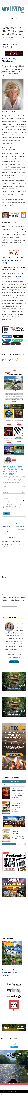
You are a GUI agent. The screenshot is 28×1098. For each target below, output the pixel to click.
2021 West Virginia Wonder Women (12, 37)
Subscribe (5, 1003)
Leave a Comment (21, 25)
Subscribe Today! (14, 2)
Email (4, 586)
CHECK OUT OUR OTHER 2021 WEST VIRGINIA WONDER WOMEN (13, 260)
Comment (5, 552)
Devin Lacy (18, 624)
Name (4, 577)
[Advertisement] (14, 711)
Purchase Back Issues (10, 997)
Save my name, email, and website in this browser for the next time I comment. (13, 600)
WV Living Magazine (14, 9)
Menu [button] (15, 18)
